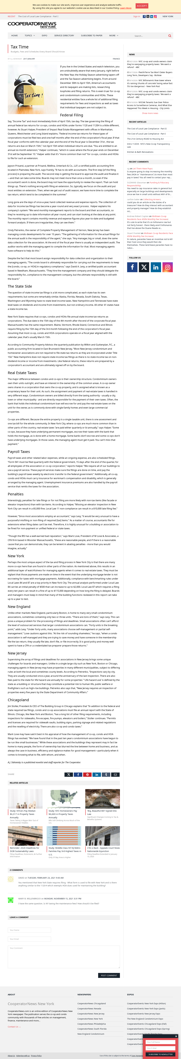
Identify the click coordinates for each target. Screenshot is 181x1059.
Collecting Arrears (151, 199)
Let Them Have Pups (142, 168)
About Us (11, 1055)
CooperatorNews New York (90, 1018)
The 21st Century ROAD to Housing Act (145, 138)
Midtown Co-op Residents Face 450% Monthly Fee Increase (147, 218)
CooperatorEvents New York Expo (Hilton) (146, 1003)
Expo (44, 35)
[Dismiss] (176, 1036)
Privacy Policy (36, 1055)
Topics (28, 35)
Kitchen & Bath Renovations (140, 152)
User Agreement (138, 1055)
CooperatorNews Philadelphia (91, 1023)
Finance (116, 59)
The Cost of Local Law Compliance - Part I (38, 16)
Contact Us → (14, 1026)
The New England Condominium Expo (145, 1018)
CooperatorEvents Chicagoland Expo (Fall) (146, 1023)
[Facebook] (132, 267)
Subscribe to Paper (91, 35)
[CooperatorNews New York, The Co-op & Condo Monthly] (32, 26)
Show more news (150, 113)
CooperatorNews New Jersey (90, 1013)
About (11, 994)
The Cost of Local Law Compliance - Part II (147, 128)
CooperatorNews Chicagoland (91, 1003)
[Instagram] (167, 267)
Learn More (125, 8)
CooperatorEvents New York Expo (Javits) (146, 1008)
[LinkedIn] (156, 267)
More (112, 35)
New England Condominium (90, 1034)
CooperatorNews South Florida (91, 1028)
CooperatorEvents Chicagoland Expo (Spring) (148, 1028)
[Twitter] (144, 267)
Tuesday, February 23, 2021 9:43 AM (46, 877)
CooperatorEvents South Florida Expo (144, 1034)
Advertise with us (23, 1055)
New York (168, 16)
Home (14, 35)
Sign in (136, 16)
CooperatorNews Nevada (89, 1008)
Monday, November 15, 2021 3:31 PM (62, 898)
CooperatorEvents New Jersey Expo (143, 1013)
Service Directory (64, 35)
